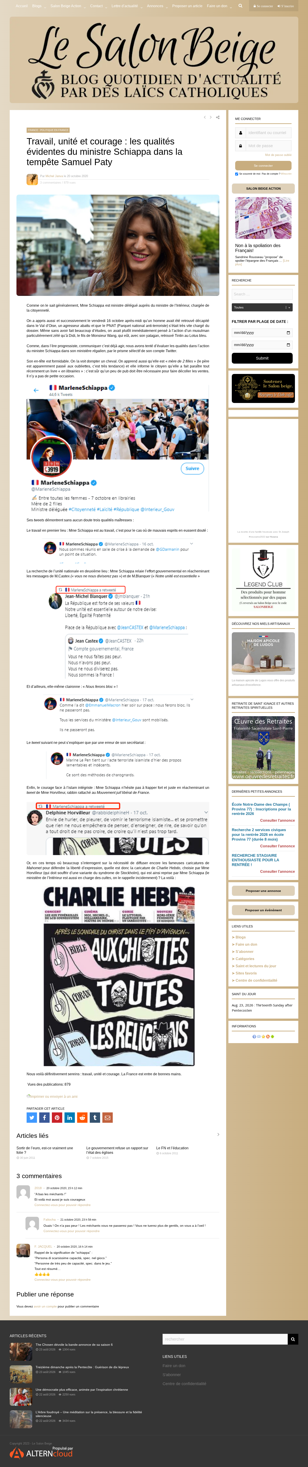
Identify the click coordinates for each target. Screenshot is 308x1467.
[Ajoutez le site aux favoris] (263, 1037)
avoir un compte (45, 1306)
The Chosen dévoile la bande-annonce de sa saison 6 (74, 1344)
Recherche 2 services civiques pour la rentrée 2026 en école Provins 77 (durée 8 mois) (259, 835)
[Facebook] (44, 1117)
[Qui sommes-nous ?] (254, 1037)
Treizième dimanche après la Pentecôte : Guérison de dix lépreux (82, 1367)
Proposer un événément (263, 910)
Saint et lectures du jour (256, 966)
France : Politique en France (48, 130)
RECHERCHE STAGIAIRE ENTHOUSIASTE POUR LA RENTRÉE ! (255, 860)
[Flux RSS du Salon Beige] (268, 1037)
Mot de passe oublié (278, 155)
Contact (96, 6)
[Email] (107, 1117)
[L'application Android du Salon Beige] (272, 1037)
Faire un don (246, 944)
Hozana (274, 537)
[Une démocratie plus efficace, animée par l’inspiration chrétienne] (21, 1404)
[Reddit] (82, 1117)
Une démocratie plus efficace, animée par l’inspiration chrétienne (82, 1389)
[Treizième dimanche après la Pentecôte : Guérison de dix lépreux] (21, 1382)
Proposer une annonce (263, 891)
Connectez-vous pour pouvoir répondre (62, 1205)
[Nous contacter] (259, 1037)
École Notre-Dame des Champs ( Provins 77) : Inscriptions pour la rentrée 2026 (261, 809)
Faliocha (50, 1219)
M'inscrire (286, 173)
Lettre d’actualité (125, 6)
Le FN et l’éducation (172, 1148)
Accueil (22, 6)
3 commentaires (50, 182)
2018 (38, 1188)
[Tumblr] (95, 1117)
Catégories (245, 959)
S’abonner (244, 952)
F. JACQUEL (43, 1246)
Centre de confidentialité (256, 980)
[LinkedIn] (69, 1117)
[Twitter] (32, 1117)
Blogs (36, 6)
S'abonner (172, 1374)
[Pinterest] (57, 1117)
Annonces (155, 6)
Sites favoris (246, 973)
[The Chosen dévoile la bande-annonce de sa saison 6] (21, 1359)
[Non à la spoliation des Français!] (263, 238)
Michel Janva (54, 176)
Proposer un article (187, 6)
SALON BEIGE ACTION (263, 188)
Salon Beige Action (66, 6)
